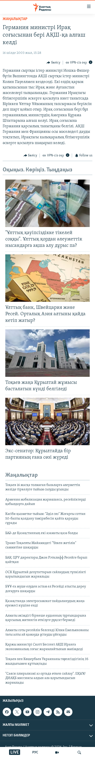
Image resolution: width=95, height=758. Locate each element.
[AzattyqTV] (57, 752)
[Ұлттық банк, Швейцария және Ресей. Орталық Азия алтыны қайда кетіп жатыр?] (47, 278)
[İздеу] (79, 752)
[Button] (53, 63)
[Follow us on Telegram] (48, 712)
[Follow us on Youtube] (27, 712)
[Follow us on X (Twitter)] (17, 712)
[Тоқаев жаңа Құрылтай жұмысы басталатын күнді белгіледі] (47, 353)
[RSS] (58, 712)
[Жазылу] (68, 712)
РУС (35, 752)
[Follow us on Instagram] (37, 712)
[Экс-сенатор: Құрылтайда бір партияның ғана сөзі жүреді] (47, 421)
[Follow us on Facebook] (7, 712)
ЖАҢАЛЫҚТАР (15, 19)
